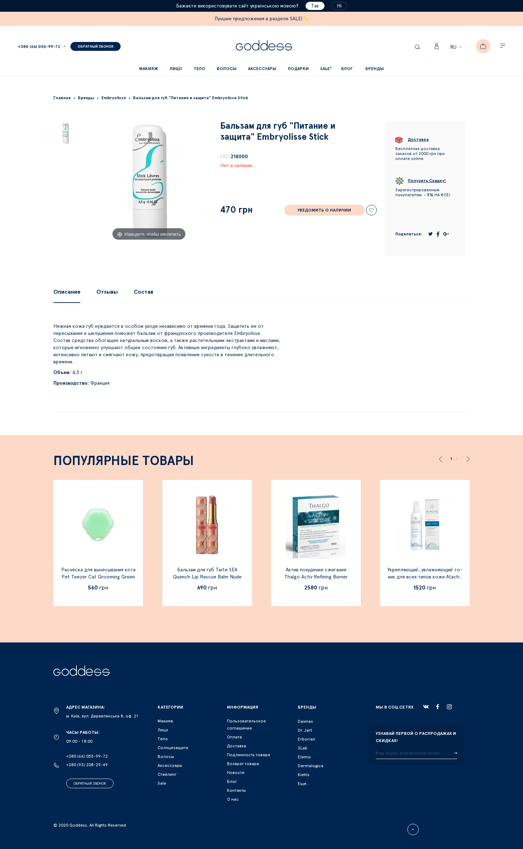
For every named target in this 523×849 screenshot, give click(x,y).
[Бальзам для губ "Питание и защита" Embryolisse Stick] (65, 133)
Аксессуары (170, 765)
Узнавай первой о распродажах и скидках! (416, 737)
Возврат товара (243, 764)
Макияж (165, 721)
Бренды (374, 68)
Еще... (304, 783)
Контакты (236, 790)
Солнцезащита (173, 748)
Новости (235, 772)
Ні (339, 6)
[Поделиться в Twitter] (430, 234)
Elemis (304, 757)
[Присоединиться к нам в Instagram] (449, 706)
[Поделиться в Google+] (446, 234)
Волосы (166, 756)
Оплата (234, 737)
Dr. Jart (305, 730)
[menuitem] (347, 69)
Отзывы (107, 292)
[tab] (66, 291)
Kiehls (304, 775)
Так (315, 6)
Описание (66, 292)
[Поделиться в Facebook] (438, 234)
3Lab (302, 748)
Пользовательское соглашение (246, 724)
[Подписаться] (455, 753)
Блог (232, 781)
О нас (233, 799)
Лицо (163, 730)
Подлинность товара (248, 755)
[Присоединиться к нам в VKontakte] (426, 706)
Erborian (306, 739)
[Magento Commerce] (264, 46)
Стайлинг (167, 774)
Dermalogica (310, 766)
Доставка (236, 746)
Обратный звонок (90, 783)
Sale (162, 783)
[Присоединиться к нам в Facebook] (437, 706)
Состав (143, 292)
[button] (457, 47)
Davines (305, 721)
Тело (163, 739)
